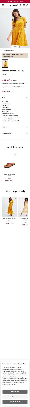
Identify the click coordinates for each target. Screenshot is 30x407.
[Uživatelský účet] (21, 5)
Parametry (5, 127)
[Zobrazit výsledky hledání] (17, 5)
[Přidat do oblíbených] (15, 154)
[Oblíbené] (24, 5)
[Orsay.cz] (11, 5)
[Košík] (27, 5)
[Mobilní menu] (3, 5)
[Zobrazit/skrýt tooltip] (25, 83)
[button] (15, 46)
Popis (3, 98)
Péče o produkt (6, 133)
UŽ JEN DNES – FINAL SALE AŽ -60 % (15, 1)
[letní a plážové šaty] (2, 50)
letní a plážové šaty (9, 50)
